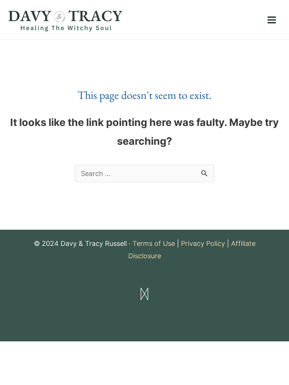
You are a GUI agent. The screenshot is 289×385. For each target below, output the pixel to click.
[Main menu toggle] (271, 20)
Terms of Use (153, 243)
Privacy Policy (203, 243)
